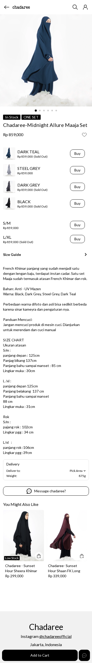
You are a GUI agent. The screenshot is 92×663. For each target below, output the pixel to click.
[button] (85, 7)
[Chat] (84, 655)
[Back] (6, 7)
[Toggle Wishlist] (84, 134)
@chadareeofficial (55, 636)
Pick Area (76, 471)
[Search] (75, 7)
